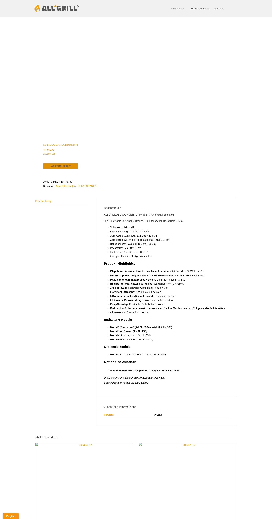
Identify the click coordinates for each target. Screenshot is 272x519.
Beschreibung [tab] (43, 201)
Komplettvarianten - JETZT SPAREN (76, 186)
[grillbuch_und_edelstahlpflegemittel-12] (83, 78)
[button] (232, 8)
